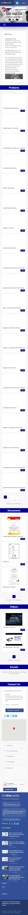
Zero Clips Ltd (14, 13)
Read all (4, 883)
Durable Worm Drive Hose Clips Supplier (13, 288)
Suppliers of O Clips (8, 228)
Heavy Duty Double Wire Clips (11, 108)
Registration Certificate (9, 587)
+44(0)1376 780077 (14, 819)
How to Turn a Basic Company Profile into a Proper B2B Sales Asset (17, 843)
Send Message (9, 789)
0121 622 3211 (15, 17)
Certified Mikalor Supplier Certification (13, 536)
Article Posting (12, 911)
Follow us (4, 893)
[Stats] (16, 716)
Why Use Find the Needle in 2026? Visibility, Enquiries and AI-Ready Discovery (16, 834)
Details (22, 110)
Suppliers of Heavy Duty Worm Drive (12, 427)
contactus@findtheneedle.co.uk (11, 804)
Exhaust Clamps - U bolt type (10, 128)
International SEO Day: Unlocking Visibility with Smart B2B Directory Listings (16, 877)
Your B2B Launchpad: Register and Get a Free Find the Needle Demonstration (16, 868)
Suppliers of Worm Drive (9, 367)
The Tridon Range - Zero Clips (11, 647)
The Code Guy (10, 905)
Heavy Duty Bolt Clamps (9, 248)
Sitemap (19, 911)
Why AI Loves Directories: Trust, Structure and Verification (15, 859)
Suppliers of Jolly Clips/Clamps (11, 328)
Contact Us (4, 911)
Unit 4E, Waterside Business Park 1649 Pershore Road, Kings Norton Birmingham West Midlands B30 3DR (14, 699)
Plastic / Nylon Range (8, 188)
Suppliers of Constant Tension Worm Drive (14, 347)
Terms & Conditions (15, 912)
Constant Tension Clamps (10, 168)
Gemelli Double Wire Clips (10, 208)
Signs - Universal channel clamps (12, 308)
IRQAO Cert (6, 561)
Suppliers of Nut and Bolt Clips (11, 447)
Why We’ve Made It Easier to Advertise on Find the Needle (16, 851)
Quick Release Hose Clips (10, 407)
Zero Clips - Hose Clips (9, 627)
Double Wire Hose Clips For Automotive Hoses (15, 487)
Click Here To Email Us (13, 710)
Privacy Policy (5, 912)
